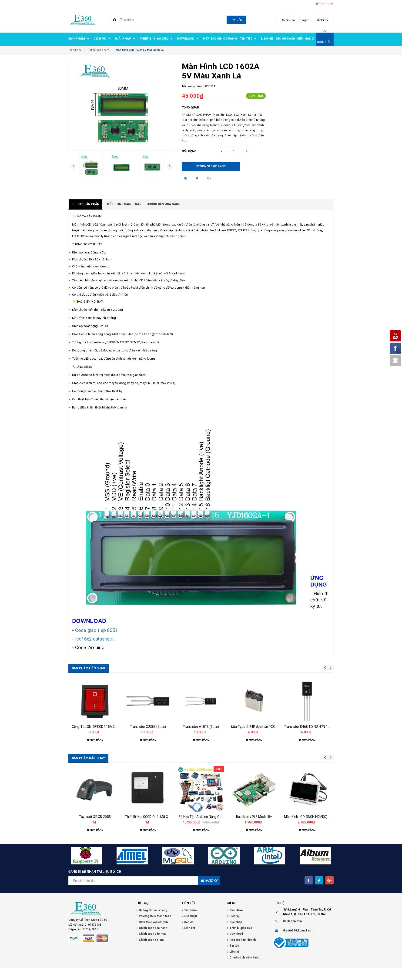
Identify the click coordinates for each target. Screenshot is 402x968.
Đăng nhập (287, 20)
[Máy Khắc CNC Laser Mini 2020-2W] (307, 789)
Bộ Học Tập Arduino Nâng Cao (148, 817)
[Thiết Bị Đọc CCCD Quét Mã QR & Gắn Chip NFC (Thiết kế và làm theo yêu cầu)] (95, 789)
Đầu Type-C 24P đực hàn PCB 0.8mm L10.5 (210, 727)
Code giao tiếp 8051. (97, 630)
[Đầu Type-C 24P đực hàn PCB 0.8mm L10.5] (201, 701)
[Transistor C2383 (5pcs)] (95, 701)
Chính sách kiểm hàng (295, 38)
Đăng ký (322, 20)
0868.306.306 (292, 921)
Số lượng (189, 151)
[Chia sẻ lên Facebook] (186, 178)
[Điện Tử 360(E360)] (99, 908)
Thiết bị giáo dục (154, 38)
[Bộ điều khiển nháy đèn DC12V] (307, 701)
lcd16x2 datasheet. (95, 639)
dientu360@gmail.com (298, 930)
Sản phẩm (77, 38)
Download (186, 38)
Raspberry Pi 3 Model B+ (201, 817)
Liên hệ (267, 38)
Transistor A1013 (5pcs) (148, 727)
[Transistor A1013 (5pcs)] (148, 701)
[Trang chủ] (82, 19)
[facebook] (309, 880)
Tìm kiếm (236, 20)
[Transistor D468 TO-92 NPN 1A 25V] (254, 701)
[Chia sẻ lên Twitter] (197, 178)
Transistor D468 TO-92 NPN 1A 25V (257, 727)
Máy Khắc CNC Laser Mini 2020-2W (310, 817)
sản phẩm (324, 42)
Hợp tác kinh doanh (220, 38)
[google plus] (329, 880)
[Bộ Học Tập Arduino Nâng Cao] (148, 789)
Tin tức (246, 38)
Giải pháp (123, 38)
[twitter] (319, 880)
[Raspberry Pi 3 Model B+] (201, 789)
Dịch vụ (100, 38)
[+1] (209, 178)
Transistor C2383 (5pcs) (95, 727)
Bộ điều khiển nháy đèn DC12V (307, 727)
